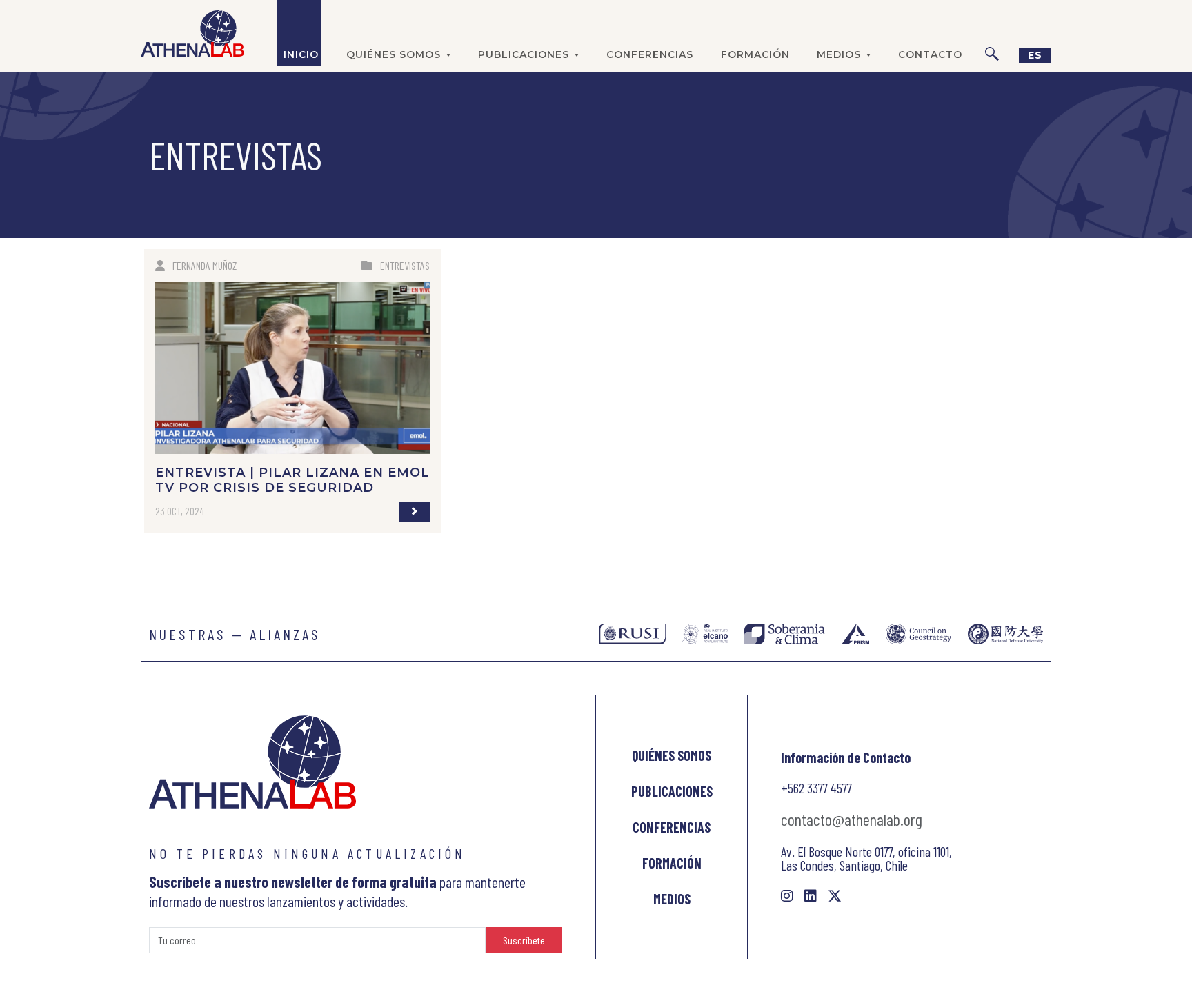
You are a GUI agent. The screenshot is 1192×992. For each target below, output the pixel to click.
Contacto (930, 54)
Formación (755, 54)
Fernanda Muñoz (204, 265)
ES (1035, 55)
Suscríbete (524, 939)
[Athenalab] (192, 33)
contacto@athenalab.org (851, 819)
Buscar (992, 33)
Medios (672, 899)
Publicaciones (672, 791)
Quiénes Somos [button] (393, 54)
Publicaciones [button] (523, 54)
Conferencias (649, 54)
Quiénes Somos (671, 755)
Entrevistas (405, 265)
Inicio (301, 54)
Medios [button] (839, 54)
